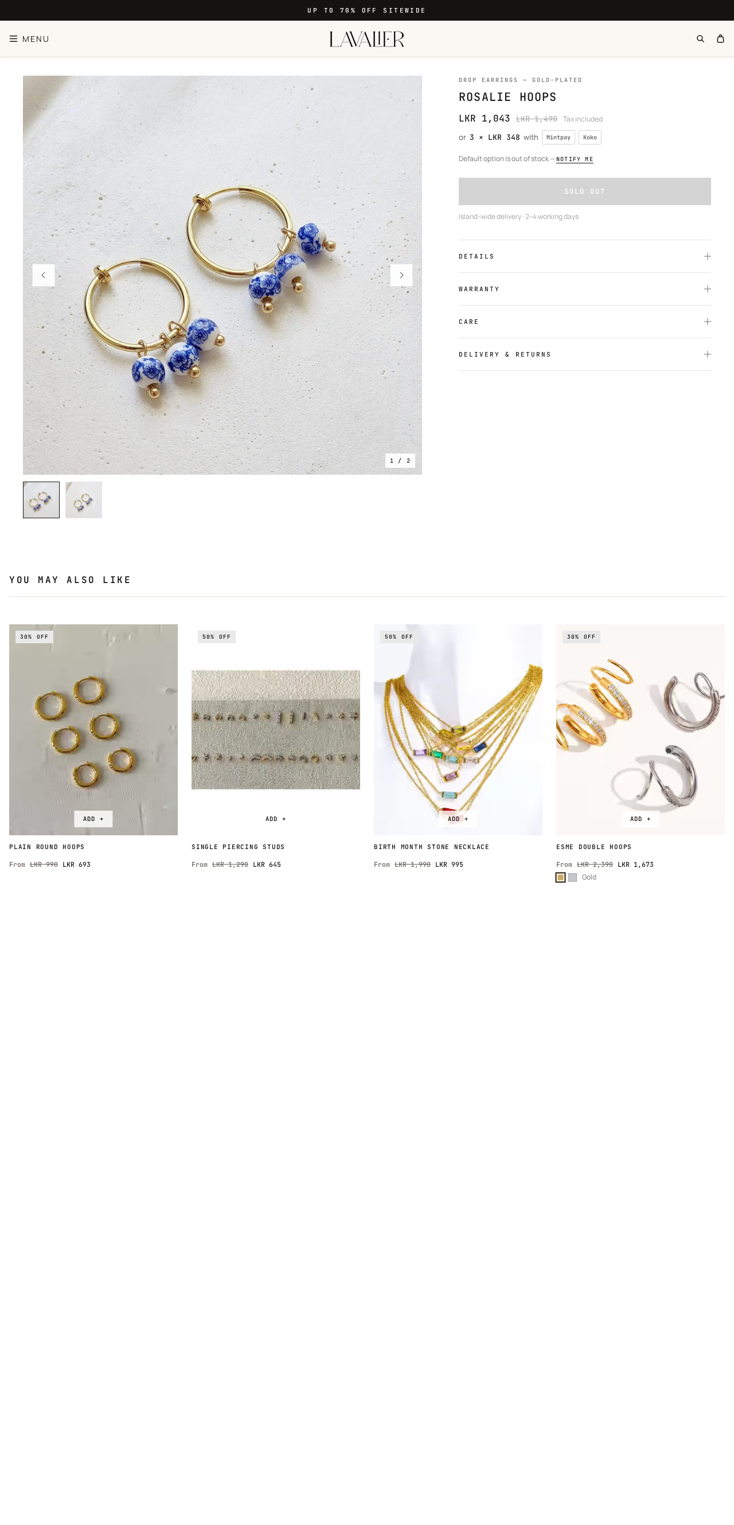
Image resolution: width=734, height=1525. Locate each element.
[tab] (41, 500)
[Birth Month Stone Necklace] (458, 729)
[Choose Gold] (560, 877)
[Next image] (401, 275)
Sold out (584, 191)
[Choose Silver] (572, 877)
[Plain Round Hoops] (93, 729)
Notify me (575, 159)
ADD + (93, 819)
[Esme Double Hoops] (640, 729)
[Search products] (700, 38)
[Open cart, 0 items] (720, 38)
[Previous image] (43, 275)
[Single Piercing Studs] (276, 729)
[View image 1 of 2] (222, 275)
